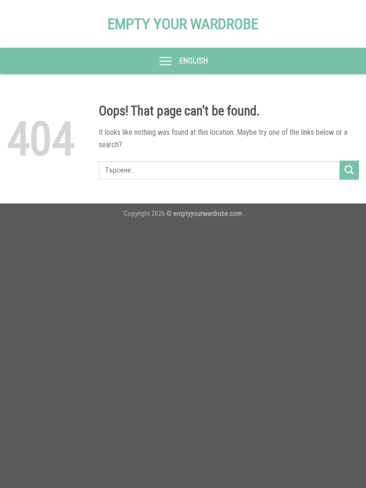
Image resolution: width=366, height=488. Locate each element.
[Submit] (349, 170)
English (193, 60)
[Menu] (165, 61)
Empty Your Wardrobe (183, 23)
